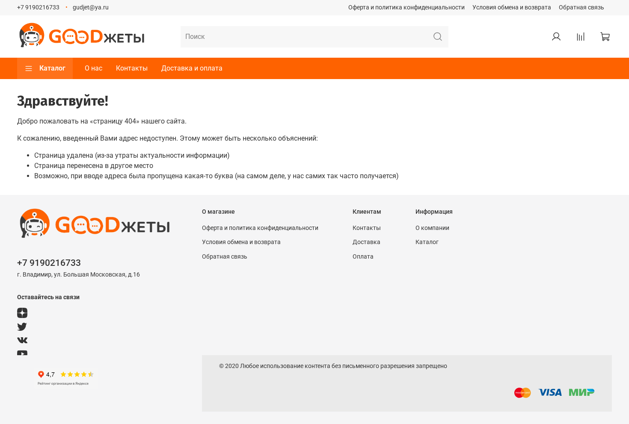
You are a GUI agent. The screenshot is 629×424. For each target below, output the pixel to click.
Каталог (52, 68)
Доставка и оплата (192, 68)
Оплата (363, 256)
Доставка (366, 242)
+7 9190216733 (38, 7)
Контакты (132, 68)
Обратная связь (581, 7)
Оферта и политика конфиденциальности (406, 7)
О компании (432, 228)
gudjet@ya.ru (91, 7)
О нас (93, 68)
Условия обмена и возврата (511, 7)
